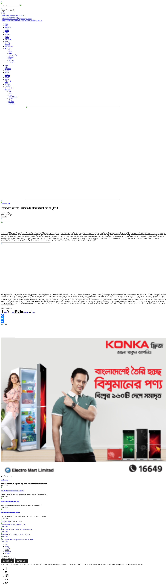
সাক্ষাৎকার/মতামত (9, 46)
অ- (5, 216)
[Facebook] (83, 315)
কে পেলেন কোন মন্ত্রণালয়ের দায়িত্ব (10, 17)
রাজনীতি (7, 29)
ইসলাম (6, 32)
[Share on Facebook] (6, 569)
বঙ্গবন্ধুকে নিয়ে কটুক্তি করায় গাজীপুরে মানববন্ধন (10, 512)
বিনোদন (6, 41)
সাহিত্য (10, 51)
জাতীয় (6, 25)
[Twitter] (83, 318)
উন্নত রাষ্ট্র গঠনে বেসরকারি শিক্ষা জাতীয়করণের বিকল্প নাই (12, 491)
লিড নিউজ (11, 60)
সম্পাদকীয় (7, 45)
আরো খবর (7, 48)
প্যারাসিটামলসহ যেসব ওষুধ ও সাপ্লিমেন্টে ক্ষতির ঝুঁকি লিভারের (17, 19)
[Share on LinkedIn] (6, 580)
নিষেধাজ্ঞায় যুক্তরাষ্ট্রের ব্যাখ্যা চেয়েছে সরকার (10, 501)
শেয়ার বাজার (11, 62)
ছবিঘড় (10, 58)
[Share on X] (6, 573)
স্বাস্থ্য (10, 53)
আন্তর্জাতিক (8, 27)
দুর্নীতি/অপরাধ (8, 39)
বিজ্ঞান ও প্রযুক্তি (13, 55)
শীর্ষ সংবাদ (11, 57)
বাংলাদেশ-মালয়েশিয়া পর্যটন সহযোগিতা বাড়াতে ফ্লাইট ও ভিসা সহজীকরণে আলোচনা (22, 20)
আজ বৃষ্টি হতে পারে (4, 480)
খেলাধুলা (7, 38)
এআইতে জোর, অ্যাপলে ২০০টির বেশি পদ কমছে (13, 15)
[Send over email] (6, 583)
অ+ (2, 216)
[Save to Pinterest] (7, 575)
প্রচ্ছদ (6, 24)
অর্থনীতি (7, 31)
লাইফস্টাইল (7, 43)
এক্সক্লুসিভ (7, 34)
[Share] (83, 321)
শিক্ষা (10, 50)
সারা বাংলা (7, 36)
